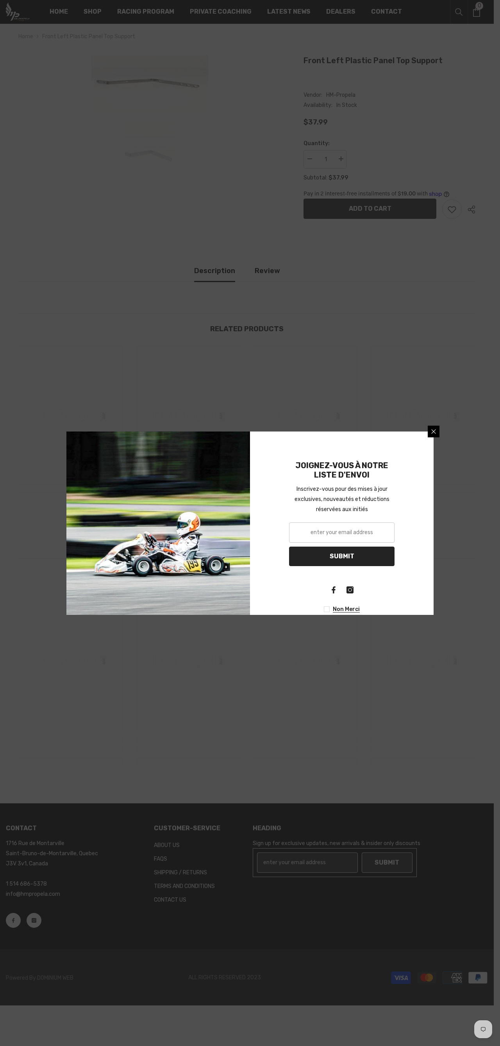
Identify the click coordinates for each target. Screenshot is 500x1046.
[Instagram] (350, 590)
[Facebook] (333, 590)
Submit (342, 556)
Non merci (346, 609)
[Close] (433, 431)
